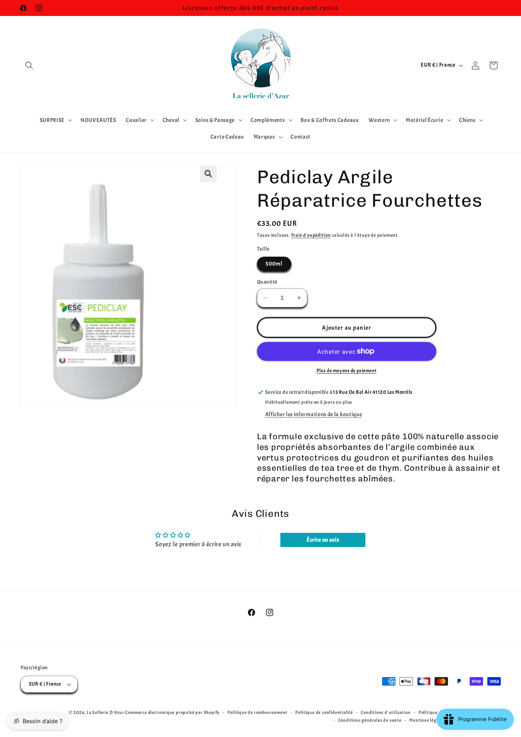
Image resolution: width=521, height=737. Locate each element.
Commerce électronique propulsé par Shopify (172, 712)
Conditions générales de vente (370, 720)
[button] (30, 65)
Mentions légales (427, 720)
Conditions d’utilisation (385, 712)
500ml (274, 264)
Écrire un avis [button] (323, 539)
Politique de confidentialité (324, 712)
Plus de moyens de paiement (346, 371)
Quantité (267, 282)
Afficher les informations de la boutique (313, 414)
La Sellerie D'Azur (105, 712)
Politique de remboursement (257, 712)
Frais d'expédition (311, 235)
